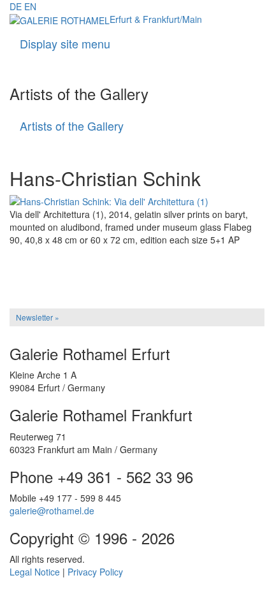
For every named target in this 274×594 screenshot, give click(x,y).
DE (16, 6)
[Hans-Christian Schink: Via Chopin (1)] (137, 272)
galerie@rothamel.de (52, 510)
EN (30, 6)
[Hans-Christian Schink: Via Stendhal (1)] (137, 263)
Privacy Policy (95, 571)
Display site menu (65, 43)
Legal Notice (35, 571)
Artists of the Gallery (72, 125)
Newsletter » (37, 317)
